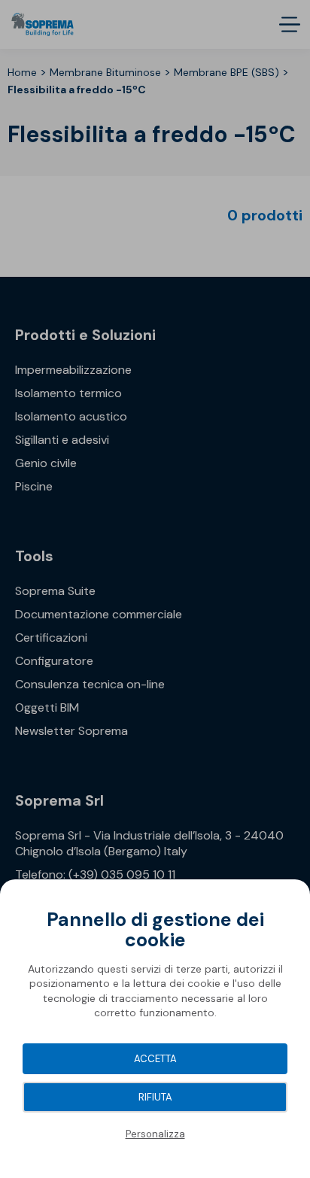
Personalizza (155, 1134)
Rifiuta (155, 1097)
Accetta (155, 1058)
